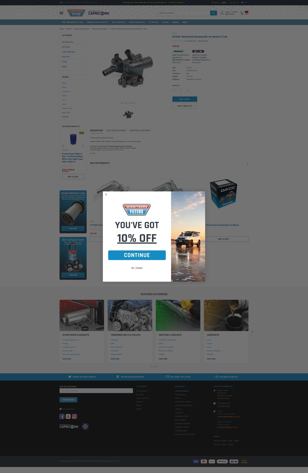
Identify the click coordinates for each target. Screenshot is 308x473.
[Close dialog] (106, 194)
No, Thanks (136, 268)
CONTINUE (137, 255)
